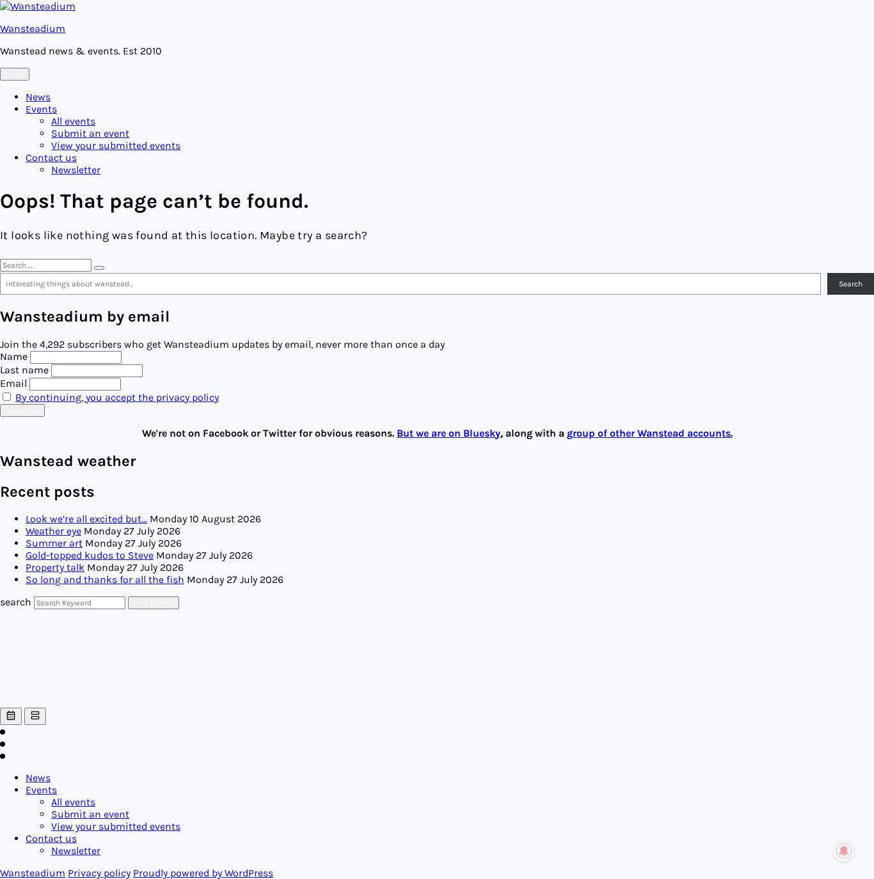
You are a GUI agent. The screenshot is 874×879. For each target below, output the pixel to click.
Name (14, 356)
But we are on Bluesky (448, 433)
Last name (24, 370)
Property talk (55, 567)
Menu (14, 74)
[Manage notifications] (844, 851)
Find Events (153, 602)
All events (73, 121)
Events (41, 109)
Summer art (54, 543)
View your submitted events (115, 145)
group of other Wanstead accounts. (650, 433)
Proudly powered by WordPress (203, 873)
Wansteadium (32, 28)
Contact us (51, 158)
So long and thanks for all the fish (105, 579)
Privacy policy (99, 873)
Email (13, 383)
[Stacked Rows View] (35, 716)
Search (850, 283)
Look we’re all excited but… (86, 519)
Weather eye (53, 531)
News (38, 97)
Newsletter (75, 170)
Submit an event (90, 133)
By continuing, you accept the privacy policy (117, 397)
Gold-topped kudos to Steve (90, 555)
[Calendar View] (11, 716)
